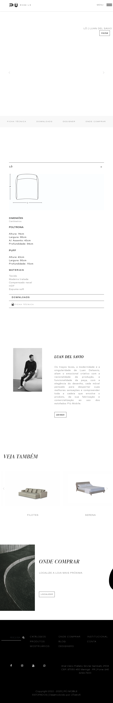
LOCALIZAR (47, 594)
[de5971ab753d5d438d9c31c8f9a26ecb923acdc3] (23, 637)
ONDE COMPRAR (96, 121)
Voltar (104, 33)
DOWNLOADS (45, 121)
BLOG (62, 642)
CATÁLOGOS (38, 637)
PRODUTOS (37, 642)
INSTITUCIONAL (97, 637)
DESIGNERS (66, 646)
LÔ (11, 167)
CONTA (91, 642)
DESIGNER (69, 121)
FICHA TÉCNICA (16, 121)
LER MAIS (60, 415)
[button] (9, 72)
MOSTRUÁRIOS (40, 646)
